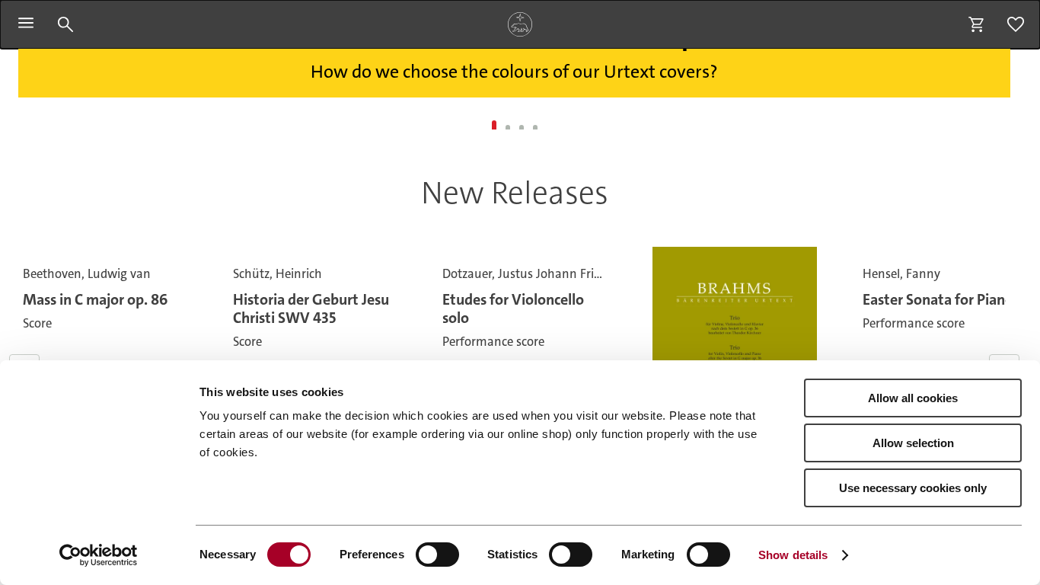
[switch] (437, 554)
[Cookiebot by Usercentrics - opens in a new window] (98, 555)
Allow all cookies (913, 398)
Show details (793, 554)
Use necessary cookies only (913, 487)
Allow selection (913, 442)
